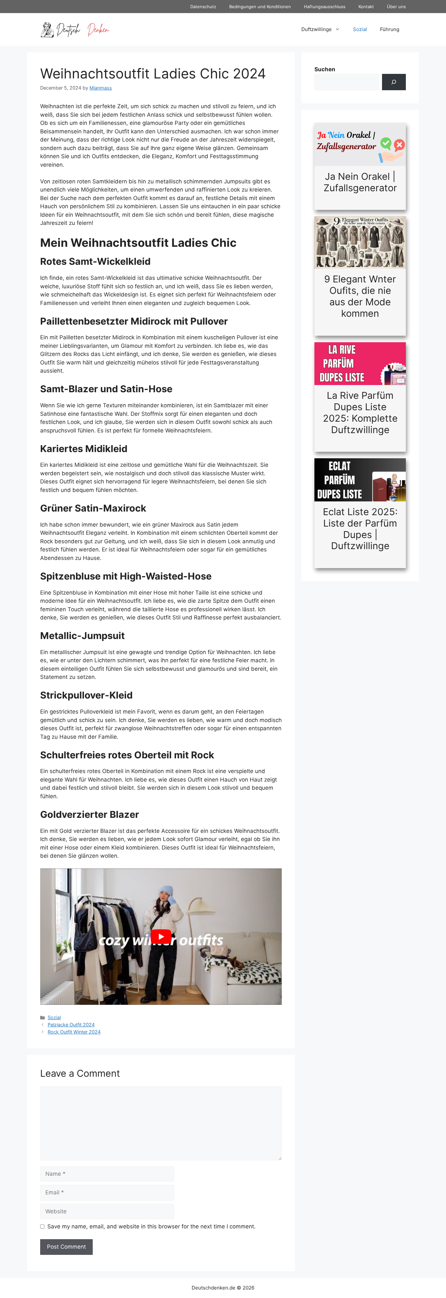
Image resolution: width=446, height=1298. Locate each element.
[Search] (394, 82)
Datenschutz (203, 6)
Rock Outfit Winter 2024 (74, 1032)
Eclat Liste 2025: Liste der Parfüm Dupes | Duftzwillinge (360, 528)
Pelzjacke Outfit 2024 (71, 1024)
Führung (389, 29)
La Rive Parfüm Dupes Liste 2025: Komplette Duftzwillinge (360, 412)
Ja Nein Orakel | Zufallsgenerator (360, 182)
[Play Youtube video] (161, 936)
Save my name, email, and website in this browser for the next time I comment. (151, 1226)
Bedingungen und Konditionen (260, 6)
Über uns (396, 6)
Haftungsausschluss (324, 6)
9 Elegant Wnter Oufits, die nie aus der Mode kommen (360, 296)
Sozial (360, 29)
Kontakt (366, 6)
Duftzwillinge (316, 29)
